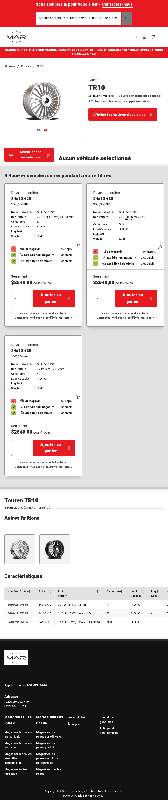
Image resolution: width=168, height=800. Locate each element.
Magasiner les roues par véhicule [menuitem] (18, 734)
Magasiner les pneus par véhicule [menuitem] (48, 734)
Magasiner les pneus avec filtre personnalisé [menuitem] (47, 758)
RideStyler (85, 796)
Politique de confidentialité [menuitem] (109, 730)
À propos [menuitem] (74, 724)
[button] (136, 37)
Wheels (10, 66)
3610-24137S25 (18, 613)
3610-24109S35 (18, 605)
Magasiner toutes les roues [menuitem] (15, 771)
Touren (26, 66)
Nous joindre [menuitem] (76, 717)
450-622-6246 (86, 54)
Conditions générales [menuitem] (107, 719)
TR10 (40, 66)
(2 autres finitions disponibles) (139, 96)
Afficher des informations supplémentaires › (119, 101)
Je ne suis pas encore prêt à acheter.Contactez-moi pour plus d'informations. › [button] (43, 315)
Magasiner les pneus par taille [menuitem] (46, 745)
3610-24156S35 (18, 622)
